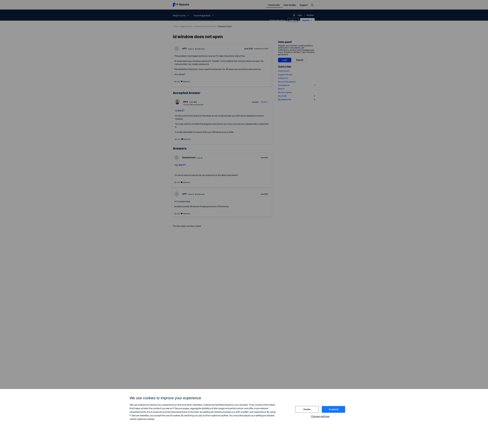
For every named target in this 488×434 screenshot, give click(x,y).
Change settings (320, 416)
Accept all (333, 409)
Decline (307, 409)
